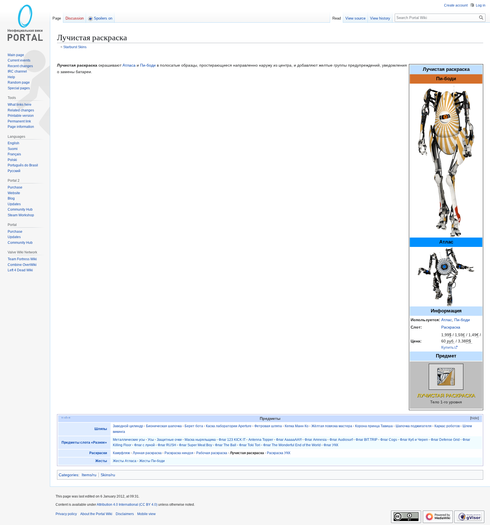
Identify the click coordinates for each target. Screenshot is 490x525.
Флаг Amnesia (316, 440)
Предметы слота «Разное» (84, 442)
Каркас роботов (447, 426)
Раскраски (98, 453)
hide (474, 418)
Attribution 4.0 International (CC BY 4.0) (127, 505)
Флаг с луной (144, 445)
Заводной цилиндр (128, 426)
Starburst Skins (74, 47)
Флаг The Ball (225, 445)
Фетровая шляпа (268, 426)
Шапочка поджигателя (414, 426)
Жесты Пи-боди (152, 461)
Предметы (270, 418)
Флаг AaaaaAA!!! (289, 440)
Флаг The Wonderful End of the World (292, 445)
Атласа (129, 65)
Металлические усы (129, 440)
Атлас (446, 319)
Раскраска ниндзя (178, 453)
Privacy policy (66, 514)
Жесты (101, 461)
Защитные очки (169, 440)
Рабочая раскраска (211, 453)
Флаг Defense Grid (445, 440)
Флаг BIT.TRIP (366, 440)
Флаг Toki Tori (249, 445)
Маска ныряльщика (200, 440)
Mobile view (146, 514)
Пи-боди (462, 319)
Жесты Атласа (124, 461)
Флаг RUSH (167, 445)
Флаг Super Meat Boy (195, 445)
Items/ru (89, 475)
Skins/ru (108, 475)
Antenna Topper (260, 440)
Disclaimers (125, 514)
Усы (151, 440)
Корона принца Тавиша (374, 426)
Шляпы (100, 429)
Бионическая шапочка (164, 426)
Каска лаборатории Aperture (229, 426)
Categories (68, 475)
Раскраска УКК (278, 453)
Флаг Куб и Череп (414, 440)
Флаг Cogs (388, 440)
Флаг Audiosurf (341, 440)
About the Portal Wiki (96, 514)
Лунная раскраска (147, 453)
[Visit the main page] (25, 22)
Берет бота (194, 426)
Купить (447, 347)
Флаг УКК (331, 445)
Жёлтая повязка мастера (331, 426)
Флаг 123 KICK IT (232, 440)
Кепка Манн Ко (297, 426)
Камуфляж (121, 453)
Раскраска (450, 327)
